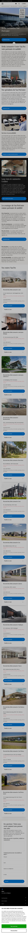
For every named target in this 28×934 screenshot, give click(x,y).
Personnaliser (14, 930)
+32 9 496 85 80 (7, 509)
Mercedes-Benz (14, 6)
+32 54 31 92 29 (6, 674)
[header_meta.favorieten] (16, 3)
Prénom (5, 856)
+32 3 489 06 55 (6, 550)
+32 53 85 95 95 (6, 299)
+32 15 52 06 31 (6, 427)
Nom (5, 862)
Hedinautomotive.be (5, 6)
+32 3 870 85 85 (6, 384)
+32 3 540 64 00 (6, 342)
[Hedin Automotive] (2, 4)
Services (20, 6)
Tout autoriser (14, 926)
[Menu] (22, 3)
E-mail (5, 874)
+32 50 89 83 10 (6, 633)
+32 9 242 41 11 (6, 718)
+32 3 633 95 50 (6, 468)
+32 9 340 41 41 (6, 592)
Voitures (3, 903)
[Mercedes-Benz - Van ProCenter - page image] (14, 79)
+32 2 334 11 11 (6, 803)
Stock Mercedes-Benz (4, 898)
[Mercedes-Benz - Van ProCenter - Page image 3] (14, 168)
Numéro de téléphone (8, 868)
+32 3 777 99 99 (7, 759)
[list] (14, 891)
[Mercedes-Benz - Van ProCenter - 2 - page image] (14, 122)
